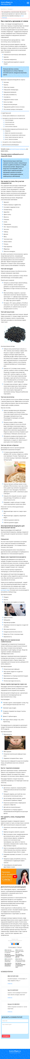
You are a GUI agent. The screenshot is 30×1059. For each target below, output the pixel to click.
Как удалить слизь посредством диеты (11, 142)
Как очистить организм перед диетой (19, 955)
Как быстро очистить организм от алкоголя (9, 955)
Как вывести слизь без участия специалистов (13, 118)
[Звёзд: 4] (12, 940)
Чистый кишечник (8, 122)
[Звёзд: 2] (9, 940)
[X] (18, 944)
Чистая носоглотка (8, 124)
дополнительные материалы (18, 149)
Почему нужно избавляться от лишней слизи (13, 115)
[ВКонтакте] (12, 944)
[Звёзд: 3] (11, 940)
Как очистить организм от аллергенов (8, 964)
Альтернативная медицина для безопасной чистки (14, 129)
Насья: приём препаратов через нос (13, 137)
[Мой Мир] (16, 944)
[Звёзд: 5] (13, 940)
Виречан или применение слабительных (14, 135)
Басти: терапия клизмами (10, 139)
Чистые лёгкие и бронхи (10, 126)
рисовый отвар (5, 590)
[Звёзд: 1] (8, 940)
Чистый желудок (8, 120)
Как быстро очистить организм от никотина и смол (20, 965)
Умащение (6, 131)
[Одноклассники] (14, 944)
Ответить (10, 983)
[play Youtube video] (15, 877)
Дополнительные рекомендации (10, 144)
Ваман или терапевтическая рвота (12, 133)
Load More (15, 1043)
